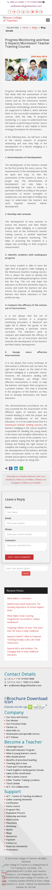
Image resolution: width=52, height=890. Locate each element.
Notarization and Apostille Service (23, 733)
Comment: (10, 540)
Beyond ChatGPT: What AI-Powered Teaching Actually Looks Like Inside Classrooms (24, 639)
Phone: (8, 529)
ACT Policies (12, 737)
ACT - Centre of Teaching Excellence (24, 796)
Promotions (12, 849)
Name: (8, 507)
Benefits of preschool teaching (21, 759)
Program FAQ (13, 809)
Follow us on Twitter (25, 479)
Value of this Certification (18, 773)
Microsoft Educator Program (20, 749)
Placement (11, 822)
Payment (10, 839)
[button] (46, 19)
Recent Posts (15, 590)
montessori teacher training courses (23, 424)
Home (25, 27)
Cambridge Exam (14, 746)
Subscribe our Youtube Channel (21, 476)
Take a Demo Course (16, 776)
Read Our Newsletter (17, 846)
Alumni (9, 829)
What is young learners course (21, 753)
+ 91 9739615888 (34, 2)
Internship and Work (16, 816)
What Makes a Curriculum (19, 598)
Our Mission (12, 720)
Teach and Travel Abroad (18, 766)
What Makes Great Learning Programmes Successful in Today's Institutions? (23, 619)
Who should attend (15, 756)
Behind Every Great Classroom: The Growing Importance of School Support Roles (25, 607)
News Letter (12, 819)
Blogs (34, 27)
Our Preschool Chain (16, 723)
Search (26, 573)
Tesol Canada (13, 783)
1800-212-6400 (17, 2)
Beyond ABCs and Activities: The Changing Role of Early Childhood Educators (22, 651)
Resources (11, 836)
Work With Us (13, 730)
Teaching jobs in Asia (16, 763)
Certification (12, 802)
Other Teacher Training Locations (23, 780)
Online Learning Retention (19, 799)
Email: (8, 518)
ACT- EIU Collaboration (17, 786)
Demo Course (13, 806)
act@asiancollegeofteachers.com (26, 6)
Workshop (11, 826)
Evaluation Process (15, 812)
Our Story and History (17, 717)
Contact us (11, 842)
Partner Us (11, 727)
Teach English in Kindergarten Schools (25, 769)
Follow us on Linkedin (31, 482)
